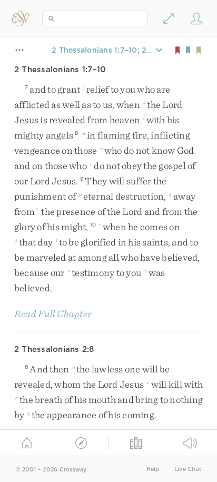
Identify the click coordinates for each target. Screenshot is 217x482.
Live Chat (187, 469)
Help (153, 469)
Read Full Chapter (53, 314)
